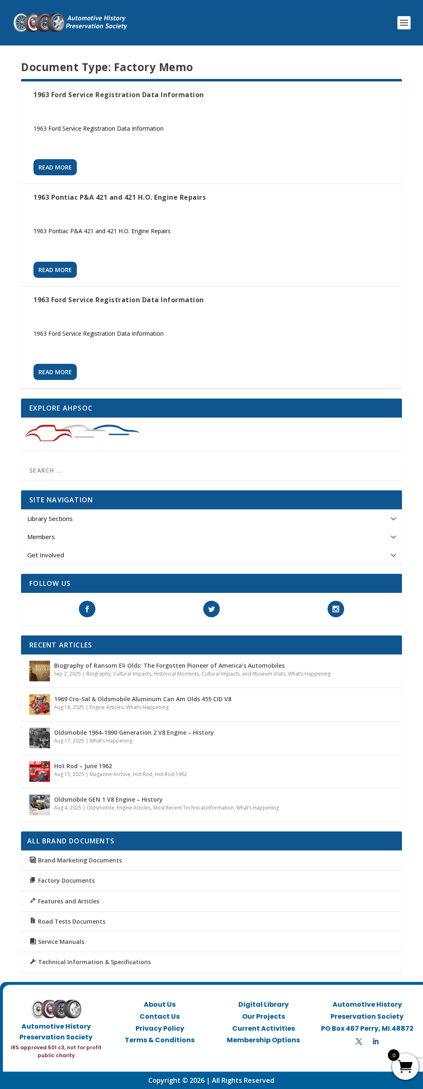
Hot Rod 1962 (171, 774)
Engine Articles (107, 707)
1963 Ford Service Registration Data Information (118, 94)
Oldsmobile (100, 807)
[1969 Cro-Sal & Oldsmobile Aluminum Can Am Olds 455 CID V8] (39, 704)
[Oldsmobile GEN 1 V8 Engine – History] (39, 805)
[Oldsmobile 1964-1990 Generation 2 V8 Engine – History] (39, 738)
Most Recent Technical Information (193, 807)
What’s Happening (309, 673)
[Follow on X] (359, 1041)
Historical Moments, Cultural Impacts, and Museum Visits (219, 673)
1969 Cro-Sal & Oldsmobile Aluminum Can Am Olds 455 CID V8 (142, 699)
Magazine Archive (110, 774)
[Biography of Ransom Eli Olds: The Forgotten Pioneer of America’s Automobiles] (39, 671)
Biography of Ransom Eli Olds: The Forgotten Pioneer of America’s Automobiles (169, 665)
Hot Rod (142, 774)
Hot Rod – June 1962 (83, 766)
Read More (55, 167)
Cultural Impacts (132, 673)
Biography (98, 673)
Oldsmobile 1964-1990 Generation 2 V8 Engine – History (134, 732)
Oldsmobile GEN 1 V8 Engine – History (108, 799)
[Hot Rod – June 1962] (39, 771)
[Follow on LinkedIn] (375, 1041)
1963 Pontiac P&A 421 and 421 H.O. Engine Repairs (119, 197)
